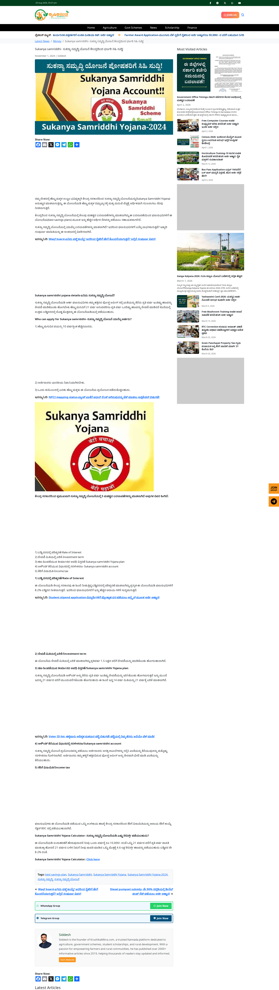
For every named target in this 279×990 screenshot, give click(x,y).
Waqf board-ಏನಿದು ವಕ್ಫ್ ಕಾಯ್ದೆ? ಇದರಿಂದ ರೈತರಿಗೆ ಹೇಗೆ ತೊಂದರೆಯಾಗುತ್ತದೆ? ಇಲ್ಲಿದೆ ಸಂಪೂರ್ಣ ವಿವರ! (102, 239)
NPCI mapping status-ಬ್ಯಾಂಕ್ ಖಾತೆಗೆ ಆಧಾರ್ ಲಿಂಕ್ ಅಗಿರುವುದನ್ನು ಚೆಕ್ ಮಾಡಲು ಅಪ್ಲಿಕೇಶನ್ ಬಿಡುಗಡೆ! (104, 397)
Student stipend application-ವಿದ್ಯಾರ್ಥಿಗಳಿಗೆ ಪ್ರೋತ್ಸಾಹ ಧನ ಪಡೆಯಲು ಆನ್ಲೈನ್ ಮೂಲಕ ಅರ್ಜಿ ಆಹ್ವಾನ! (104, 597)
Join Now (162, 953)
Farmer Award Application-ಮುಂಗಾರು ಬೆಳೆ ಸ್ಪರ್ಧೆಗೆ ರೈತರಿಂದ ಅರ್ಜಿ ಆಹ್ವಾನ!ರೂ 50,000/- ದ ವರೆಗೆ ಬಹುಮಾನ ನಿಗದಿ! (158, 35)
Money (57, 41)
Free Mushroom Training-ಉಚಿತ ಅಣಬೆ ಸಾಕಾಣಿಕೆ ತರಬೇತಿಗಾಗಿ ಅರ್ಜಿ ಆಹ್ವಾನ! (222, 313)
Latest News (42, 41)
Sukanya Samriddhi (80, 922)
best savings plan (56, 922)
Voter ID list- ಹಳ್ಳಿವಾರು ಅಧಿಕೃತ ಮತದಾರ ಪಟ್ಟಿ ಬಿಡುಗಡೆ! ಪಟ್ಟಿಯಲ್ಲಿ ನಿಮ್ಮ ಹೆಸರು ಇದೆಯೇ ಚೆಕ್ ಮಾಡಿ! (102, 736)
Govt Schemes (133, 27)
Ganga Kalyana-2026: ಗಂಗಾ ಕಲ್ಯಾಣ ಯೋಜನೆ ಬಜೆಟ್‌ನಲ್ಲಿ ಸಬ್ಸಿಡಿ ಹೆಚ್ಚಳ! (209, 276)
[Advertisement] (145, 14)
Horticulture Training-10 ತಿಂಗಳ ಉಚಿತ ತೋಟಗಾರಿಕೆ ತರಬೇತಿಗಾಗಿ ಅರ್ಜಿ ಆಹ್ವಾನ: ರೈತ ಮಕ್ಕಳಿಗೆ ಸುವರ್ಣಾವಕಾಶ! (221, 156)
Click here (93, 859)
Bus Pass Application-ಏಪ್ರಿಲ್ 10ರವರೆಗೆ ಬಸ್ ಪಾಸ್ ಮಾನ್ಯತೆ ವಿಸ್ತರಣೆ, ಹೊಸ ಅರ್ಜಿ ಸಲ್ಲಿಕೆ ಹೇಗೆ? (221, 172)
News (153, 27)
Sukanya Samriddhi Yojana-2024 (148, 922)
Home (91, 27)
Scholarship (172, 27)
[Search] (242, 15)
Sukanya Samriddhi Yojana (109, 922)
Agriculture (110, 27)
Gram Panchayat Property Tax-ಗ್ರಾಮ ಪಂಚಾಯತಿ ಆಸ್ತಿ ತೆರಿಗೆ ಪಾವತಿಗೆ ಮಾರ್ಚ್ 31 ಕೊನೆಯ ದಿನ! (221, 346)
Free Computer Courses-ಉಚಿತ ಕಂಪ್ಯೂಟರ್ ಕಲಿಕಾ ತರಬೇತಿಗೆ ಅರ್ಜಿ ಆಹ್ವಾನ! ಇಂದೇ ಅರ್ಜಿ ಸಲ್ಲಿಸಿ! (220, 123)
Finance (192, 27)
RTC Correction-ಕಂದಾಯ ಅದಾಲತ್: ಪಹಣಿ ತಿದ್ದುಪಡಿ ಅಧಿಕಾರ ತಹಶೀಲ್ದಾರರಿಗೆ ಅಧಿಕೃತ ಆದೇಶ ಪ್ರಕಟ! (222, 329)
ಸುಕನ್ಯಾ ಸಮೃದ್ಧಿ (45, 927)
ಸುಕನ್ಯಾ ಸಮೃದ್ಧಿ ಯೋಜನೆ (66, 927)
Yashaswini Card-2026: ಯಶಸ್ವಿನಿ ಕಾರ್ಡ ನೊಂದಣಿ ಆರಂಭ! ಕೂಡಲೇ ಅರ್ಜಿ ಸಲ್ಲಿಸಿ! (221, 298)
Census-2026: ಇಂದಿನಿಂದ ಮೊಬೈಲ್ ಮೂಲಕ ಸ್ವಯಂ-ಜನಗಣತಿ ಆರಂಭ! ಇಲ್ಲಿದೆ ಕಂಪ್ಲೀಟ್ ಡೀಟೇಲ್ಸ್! (221, 140)
